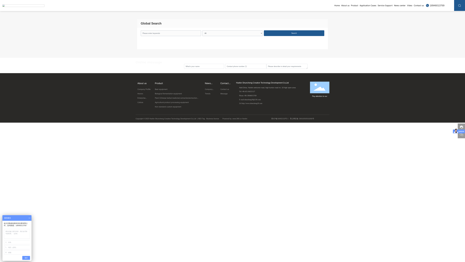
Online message (149, 62)
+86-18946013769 (250, 96)
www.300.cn (237, 119)
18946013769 (437, 5)
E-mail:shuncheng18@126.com (250, 100)
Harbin (245, 119)
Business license (212, 119)
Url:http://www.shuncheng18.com (250, 103)
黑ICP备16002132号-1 (279, 119)
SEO (200, 119)
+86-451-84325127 (248, 91)
